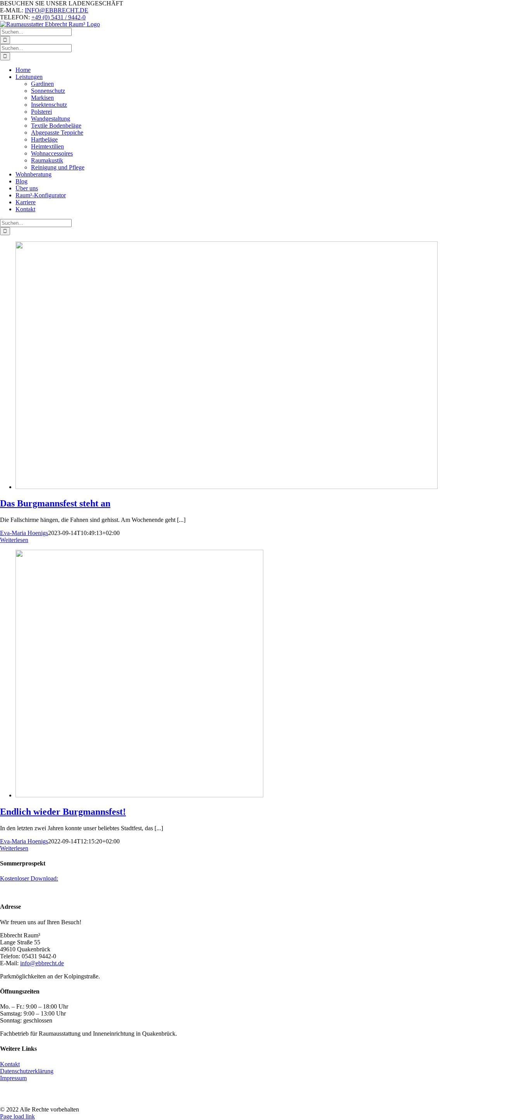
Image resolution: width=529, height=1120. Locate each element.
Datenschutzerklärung (26, 1071)
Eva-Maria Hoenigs (24, 533)
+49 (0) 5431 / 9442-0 (58, 17)
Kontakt (10, 1064)
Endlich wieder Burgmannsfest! (63, 812)
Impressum (13, 1078)
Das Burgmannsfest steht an (55, 503)
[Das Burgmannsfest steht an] (226, 487)
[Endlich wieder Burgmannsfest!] (139, 795)
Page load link (17, 1116)
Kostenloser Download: (29, 878)
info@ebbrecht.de (42, 963)
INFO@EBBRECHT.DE (56, 10)
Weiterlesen (14, 540)
